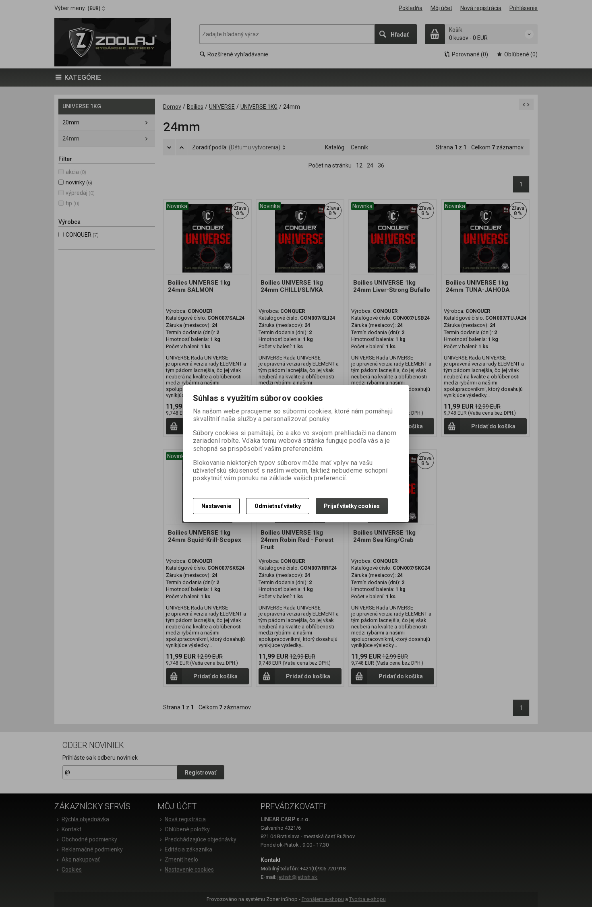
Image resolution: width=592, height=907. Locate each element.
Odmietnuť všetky (278, 506)
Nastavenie (216, 506)
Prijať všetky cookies (352, 506)
